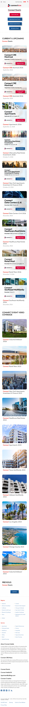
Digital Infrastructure (19, 626)
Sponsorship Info (14, 14)
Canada (17, 603)
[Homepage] (14, 6)
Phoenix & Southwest (6, 612)
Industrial (4, 632)
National (4, 603)
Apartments (4, 626)
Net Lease (17, 632)
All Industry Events (15, 28)
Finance (17, 628)
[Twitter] (7, 690)
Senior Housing (18, 637)
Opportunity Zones (19, 634)
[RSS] (11, 690)
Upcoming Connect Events (15, 19)
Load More (14, 591)
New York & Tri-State (19, 610)
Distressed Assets (5, 628)
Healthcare (4, 630)
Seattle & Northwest (19, 612)
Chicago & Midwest (19, 608)
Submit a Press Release (20, 702)
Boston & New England (20, 605)
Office (3, 634)
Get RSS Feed (4, 702)
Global (3, 618)
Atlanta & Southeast (6, 605)
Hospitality (17, 630)
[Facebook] (2, 690)
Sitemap (11, 702)
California (4, 608)
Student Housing (5, 639)
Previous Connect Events (15, 23)
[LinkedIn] (4, 690)
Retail (3, 637)
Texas (3, 614)
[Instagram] (9, 690)
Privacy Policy (4, 705)
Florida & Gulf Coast (6, 610)
